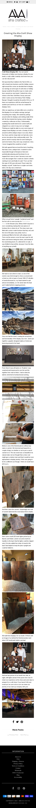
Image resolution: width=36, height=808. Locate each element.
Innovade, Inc (22, 803)
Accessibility (18, 777)
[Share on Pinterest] (22, 722)
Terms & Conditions (18, 766)
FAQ (18, 759)
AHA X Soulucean (18, 773)
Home (4, 26)
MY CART (24, 2)
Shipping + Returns (18, 761)
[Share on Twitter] (17, 722)
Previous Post (13, 735)
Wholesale (18, 770)
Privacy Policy (18, 763)
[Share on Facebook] (13, 722)
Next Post (23, 735)
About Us (18, 757)
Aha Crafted (11, 26)
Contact (18, 768)
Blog (18, 775)
